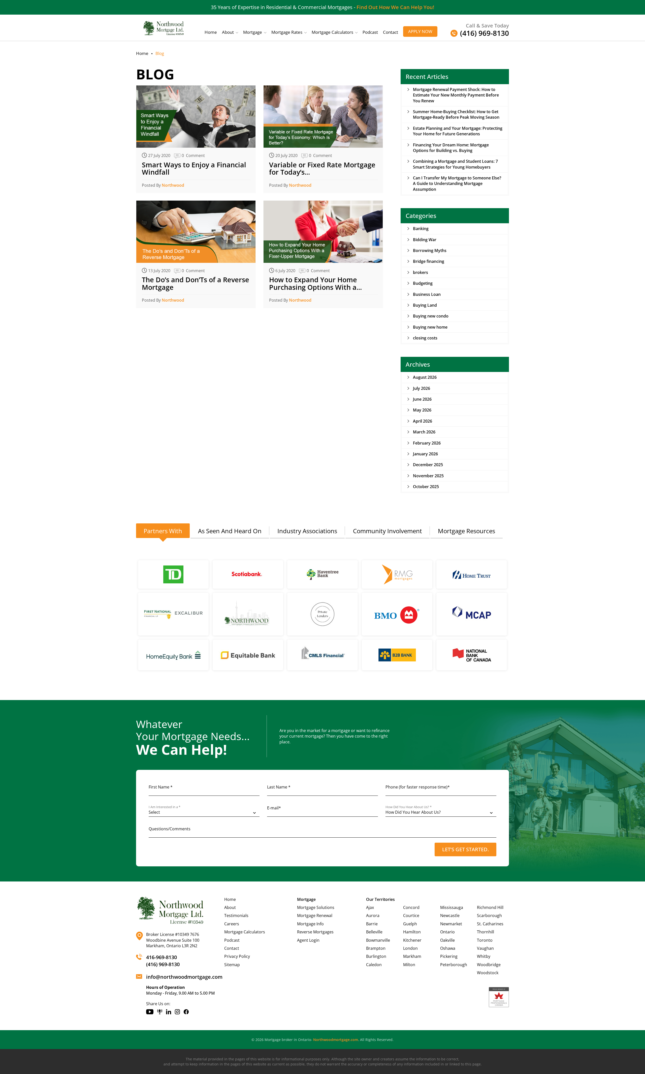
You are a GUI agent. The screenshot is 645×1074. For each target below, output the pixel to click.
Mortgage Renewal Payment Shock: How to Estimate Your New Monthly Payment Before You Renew (456, 95)
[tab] (163, 531)
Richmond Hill (490, 907)
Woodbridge (489, 964)
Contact (390, 32)
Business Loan (427, 294)
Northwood (173, 185)
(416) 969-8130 (163, 964)
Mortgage (252, 32)
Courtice (411, 915)
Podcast (370, 32)
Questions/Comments (169, 829)
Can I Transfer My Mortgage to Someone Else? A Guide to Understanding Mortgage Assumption (457, 183)
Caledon (374, 964)
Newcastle (450, 915)
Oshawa (447, 948)
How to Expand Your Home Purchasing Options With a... (315, 283)
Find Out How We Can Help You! (395, 7)
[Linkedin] (168, 1012)
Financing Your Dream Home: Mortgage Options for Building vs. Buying (451, 147)
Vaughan (485, 948)
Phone (417, 787)
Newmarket (451, 924)
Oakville (447, 940)
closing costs (425, 338)
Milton (409, 964)
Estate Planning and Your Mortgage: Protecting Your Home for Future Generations (457, 131)
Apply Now (420, 31)
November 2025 (428, 476)
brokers (420, 272)
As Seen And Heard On (230, 531)
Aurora (372, 915)
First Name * (161, 787)
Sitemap (232, 964)
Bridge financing (428, 261)
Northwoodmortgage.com (335, 1039)
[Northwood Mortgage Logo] (163, 27)
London (410, 948)
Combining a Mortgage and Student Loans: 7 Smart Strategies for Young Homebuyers (455, 164)
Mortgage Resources (466, 531)
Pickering (449, 956)
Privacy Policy (237, 956)
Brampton (375, 948)
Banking (421, 228)
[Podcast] (159, 1012)
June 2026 (422, 399)
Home (211, 32)
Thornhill (485, 932)
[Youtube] (149, 1012)
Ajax (370, 907)
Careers (231, 924)
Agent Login (308, 940)
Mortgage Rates (286, 32)
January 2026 (425, 454)
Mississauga (451, 907)
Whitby (483, 956)
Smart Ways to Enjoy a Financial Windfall (194, 168)
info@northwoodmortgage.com (184, 976)
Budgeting (423, 283)
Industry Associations (307, 531)
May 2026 (422, 410)
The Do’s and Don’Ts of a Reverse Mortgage (195, 283)
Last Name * (279, 787)
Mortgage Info (310, 924)
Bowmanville (378, 940)
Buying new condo (430, 316)
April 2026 (422, 421)
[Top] (635, 750)
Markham (412, 956)
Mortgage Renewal (314, 915)
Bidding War (424, 239)
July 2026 (421, 388)
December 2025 (428, 464)
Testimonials (236, 915)
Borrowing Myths (429, 250)
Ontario (447, 932)
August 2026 (425, 377)
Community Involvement (387, 531)
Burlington (376, 956)
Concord (411, 907)
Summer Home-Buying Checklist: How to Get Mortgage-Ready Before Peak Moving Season (456, 114)
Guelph (410, 924)
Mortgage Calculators (332, 32)
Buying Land (425, 305)
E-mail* (274, 808)
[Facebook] (186, 1012)
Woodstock (487, 972)
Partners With (163, 531)
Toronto (485, 940)
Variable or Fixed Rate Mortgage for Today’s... (322, 168)
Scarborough (489, 915)
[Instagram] (177, 1012)
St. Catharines (490, 924)
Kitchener (412, 940)
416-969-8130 (161, 957)
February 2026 (427, 443)
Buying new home (430, 327)
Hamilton (412, 932)
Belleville (374, 932)
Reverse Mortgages (315, 932)
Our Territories (380, 899)
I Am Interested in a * (164, 807)
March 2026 (424, 432)
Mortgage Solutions (315, 907)
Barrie (372, 924)
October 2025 (426, 486)
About (228, 32)
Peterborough (453, 964)
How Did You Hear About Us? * (408, 807)
